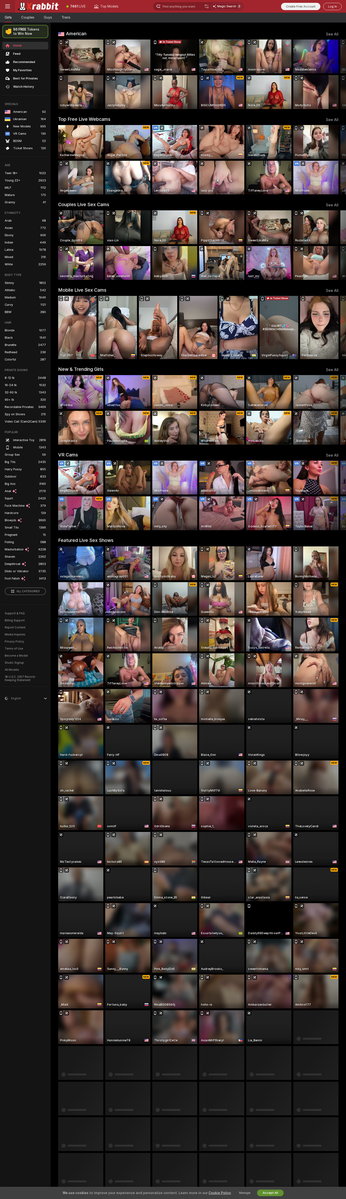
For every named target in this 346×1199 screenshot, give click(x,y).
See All (332, 34)
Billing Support (15, 620)
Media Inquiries (15, 634)
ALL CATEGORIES (28, 591)
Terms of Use (14, 648)
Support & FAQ (15, 613)
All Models (12, 669)
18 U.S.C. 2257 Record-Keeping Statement (20, 678)
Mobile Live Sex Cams (82, 290)
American (76, 33)
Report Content (15, 627)
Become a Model (16, 655)
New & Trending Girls (81, 369)
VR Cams (68, 455)
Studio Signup (14, 662)
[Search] (206, 6)
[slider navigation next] (334, 74)
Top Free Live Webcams (84, 119)
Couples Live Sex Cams (83, 204)
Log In (332, 6)
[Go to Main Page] (38, 6)
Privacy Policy (14, 641)
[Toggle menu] (7, 6)
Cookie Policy (220, 1193)
